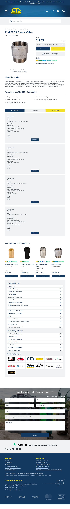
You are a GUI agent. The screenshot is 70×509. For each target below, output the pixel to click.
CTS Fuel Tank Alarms (42, 466)
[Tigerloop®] (11, 372)
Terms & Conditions (11, 466)
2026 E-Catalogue (41, 462)
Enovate (41, 473)
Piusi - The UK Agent (42, 468)
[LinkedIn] (20, 449)
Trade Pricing (55, 110)
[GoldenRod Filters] (39, 359)
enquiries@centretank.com (16, 490)
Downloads (35, 110)
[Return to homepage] (16, 11)
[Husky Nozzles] (21, 358)
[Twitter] (13, 449)
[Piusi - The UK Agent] (11, 359)
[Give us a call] (52, 11)
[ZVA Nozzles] (39, 366)
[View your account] (58, 11)
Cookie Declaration (10, 470)
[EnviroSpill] (58, 359)
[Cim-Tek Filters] (11, 366)
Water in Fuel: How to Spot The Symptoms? (49, 470)
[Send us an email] (47, 11)
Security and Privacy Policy (13, 468)
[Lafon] (49, 366)
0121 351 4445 (13, 488)
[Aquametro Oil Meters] (30, 366)
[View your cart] (63, 11)
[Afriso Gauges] (21, 366)
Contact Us (8, 462)
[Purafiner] (58, 366)
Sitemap (7, 464)
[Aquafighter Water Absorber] (49, 359)
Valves (14, 29)
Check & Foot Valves (22, 29)
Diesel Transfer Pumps (43, 464)
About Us (7, 461)
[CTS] (30, 358)
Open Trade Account (42, 461)
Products (9, 29)
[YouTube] (17, 449)
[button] (6, 11)
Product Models (15, 110)
